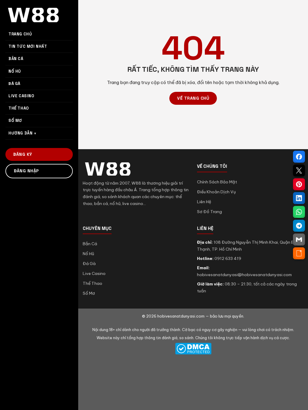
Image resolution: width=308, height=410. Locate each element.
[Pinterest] (299, 184)
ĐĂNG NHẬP (26, 170)
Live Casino (94, 273)
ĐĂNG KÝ (22, 154)
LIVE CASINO (21, 95)
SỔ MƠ (15, 120)
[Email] (299, 240)
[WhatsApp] (299, 212)
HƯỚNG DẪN (20, 133)
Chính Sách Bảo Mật (217, 182)
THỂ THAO (18, 108)
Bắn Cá (90, 243)
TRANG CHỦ (20, 34)
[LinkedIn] (299, 198)
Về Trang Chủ (193, 98)
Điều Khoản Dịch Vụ (216, 191)
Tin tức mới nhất (27, 46)
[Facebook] (299, 157)
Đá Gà (89, 263)
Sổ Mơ (89, 293)
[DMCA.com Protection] (193, 348)
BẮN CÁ (15, 58)
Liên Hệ (204, 201)
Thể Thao (92, 283)
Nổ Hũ (88, 253)
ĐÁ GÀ (14, 83)
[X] (299, 170)
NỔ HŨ (14, 71)
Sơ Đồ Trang (209, 211)
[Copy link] (299, 253)
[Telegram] (299, 226)
